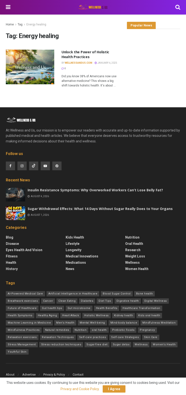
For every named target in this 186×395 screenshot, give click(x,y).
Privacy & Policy (54, 374)
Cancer (48, 300)
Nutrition (132, 237)
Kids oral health (149, 315)
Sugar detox (121, 344)
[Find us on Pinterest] (57, 166)
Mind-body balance (123, 322)
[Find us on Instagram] (22, 166)
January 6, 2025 (107, 63)
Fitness (12, 256)
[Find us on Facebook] (10, 166)
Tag (20, 24)
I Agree (114, 389)
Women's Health (164, 344)
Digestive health (127, 300)
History (12, 269)
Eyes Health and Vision (24, 250)
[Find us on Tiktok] (33, 166)
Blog (9, 237)
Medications (76, 262)
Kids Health (75, 237)
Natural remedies (57, 330)
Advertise (29, 374)
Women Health (136, 269)
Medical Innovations (82, 256)
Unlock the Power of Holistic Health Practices (85, 54)
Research (132, 250)
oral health (99, 330)
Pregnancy (147, 330)
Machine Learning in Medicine (29, 322)
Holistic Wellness (96, 315)
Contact (78, 374)
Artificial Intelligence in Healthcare (73, 293)
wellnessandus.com (78, 63)
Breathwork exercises (23, 300)
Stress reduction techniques (61, 344)
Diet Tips (105, 300)
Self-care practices (92, 337)
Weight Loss (135, 256)
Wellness (132, 262)
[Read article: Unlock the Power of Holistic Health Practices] (30, 67)
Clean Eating (67, 300)
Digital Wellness (155, 300)
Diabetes (87, 300)
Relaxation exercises (22, 337)
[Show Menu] (8, 7)
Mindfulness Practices (24, 330)
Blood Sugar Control (117, 293)
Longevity (73, 250)
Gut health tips (52, 308)
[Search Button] (177, 7)
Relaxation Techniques (58, 337)
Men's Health (65, 322)
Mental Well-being (92, 322)
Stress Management (22, 344)
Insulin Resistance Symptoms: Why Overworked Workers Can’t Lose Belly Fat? (95, 190)
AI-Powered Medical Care (25, 293)
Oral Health (134, 244)
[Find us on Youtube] (45, 166)
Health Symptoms (20, 315)
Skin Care (150, 337)
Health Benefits (106, 308)
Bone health (144, 293)
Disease (12, 244)
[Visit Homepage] (93, 7)
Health (11, 262)
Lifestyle (72, 244)
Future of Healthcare (22, 308)
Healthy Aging (47, 315)
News (70, 269)
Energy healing (36, 24)
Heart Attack (70, 315)
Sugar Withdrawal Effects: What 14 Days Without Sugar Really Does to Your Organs (100, 208)
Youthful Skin (17, 351)
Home (10, 24)
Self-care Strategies (125, 337)
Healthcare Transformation (141, 308)
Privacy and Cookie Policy (80, 389)
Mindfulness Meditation (159, 322)
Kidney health (123, 315)
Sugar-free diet (97, 344)
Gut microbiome (79, 308)
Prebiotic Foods (123, 330)
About (10, 374)
